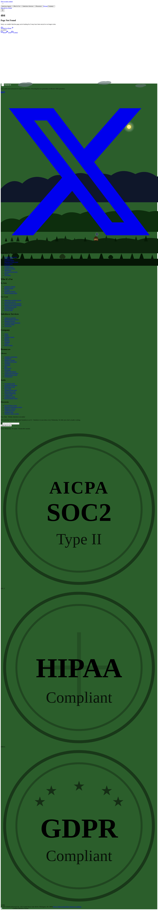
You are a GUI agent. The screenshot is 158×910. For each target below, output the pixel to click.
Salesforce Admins (9, 286)
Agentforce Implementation (12, 323)
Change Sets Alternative (11, 373)
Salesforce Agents (6, 6)
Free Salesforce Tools (10, 405)
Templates (7, 363)
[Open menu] (2, 10)
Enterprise (7, 265)
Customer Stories (9, 337)
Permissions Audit (9, 387)
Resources (39, 6)
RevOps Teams (8, 288)
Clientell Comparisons (10, 357)
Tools (9, 32)
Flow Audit (7, 388)
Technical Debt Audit (10, 390)
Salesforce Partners (9, 291)
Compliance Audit (9, 397)
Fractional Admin (9, 324)
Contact (15, 32)
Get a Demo (8, 8)
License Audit (8, 395)
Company (50, 6)
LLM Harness (8, 264)
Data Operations (9, 308)
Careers (6, 335)
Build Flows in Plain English (12, 300)
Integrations (7, 270)
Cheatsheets (7, 358)
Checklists (7, 365)
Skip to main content (7, 1)
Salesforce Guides (9, 360)
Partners (6, 339)
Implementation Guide (10, 375)
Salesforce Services (28, 6)
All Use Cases (8, 310)
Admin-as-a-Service (10, 318)
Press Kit (7, 340)
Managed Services (9, 321)
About (6, 334)
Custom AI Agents (9, 268)
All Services (7, 326)
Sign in (3, 8)
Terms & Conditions (75, 907)
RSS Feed (7, 368)
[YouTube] (4, 93)
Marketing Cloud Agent (11, 262)
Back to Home (7, 28)
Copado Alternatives (10, 371)
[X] (79, 249)
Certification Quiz (9, 410)
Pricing (45, 6)
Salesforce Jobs (8, 412)
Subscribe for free (6, 425)
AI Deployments (9, 260)
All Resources (8, 376)
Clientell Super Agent (10, 257)
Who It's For (17, 6)
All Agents (7, 275)
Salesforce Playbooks (10, 362)
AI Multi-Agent (8, 267)
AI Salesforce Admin (10, 307)
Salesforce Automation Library (13, 407)
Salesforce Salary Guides (11, 414)
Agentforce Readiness (10, 385)
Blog (4, 32)
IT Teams (7, 290)
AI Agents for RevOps (10, 272)
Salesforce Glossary (10, 409)
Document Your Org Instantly (12, 303)
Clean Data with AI (10, 302)
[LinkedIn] (2, 93)
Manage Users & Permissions (12, 305)
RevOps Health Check (10, 398)
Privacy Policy (57, 907)
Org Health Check (9, 383)
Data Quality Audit (9, 392)
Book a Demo (8, 345)
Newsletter (7, 370)
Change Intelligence (10, 393)
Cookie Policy (65, 907)
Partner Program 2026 (10, 293)
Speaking (7, 342)
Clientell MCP (8, 259)
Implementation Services (11, 319)
